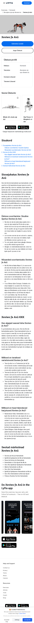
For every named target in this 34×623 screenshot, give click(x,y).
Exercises (4, 10)
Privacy (5, 570)
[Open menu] (4, 3)
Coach (5, 595)
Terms (5, 573)
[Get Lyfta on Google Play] (9, 545)
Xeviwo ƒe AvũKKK (9, 152)
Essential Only (6, 620)
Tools (4, 592)
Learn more (22, 613)
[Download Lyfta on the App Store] (9, 539)
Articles (5, 590)
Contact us (6, 568)
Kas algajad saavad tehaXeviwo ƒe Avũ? (18, 154)
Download (26, 3)
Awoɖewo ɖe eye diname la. (12, 12)
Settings (17, 619)
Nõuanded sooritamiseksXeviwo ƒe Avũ (18, 150)
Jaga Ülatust (17, 50)
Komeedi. (12, 10)
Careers (5, 578)
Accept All (27, 619)
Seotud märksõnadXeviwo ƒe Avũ (14, 166)
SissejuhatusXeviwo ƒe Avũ (12, 145)
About (5, 575)
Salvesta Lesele (17, 44)
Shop (4, 598)
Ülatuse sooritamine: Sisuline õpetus (17, 148)
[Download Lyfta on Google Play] (23, 127)
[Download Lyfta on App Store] (10, 127)
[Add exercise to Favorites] (17, 98)
